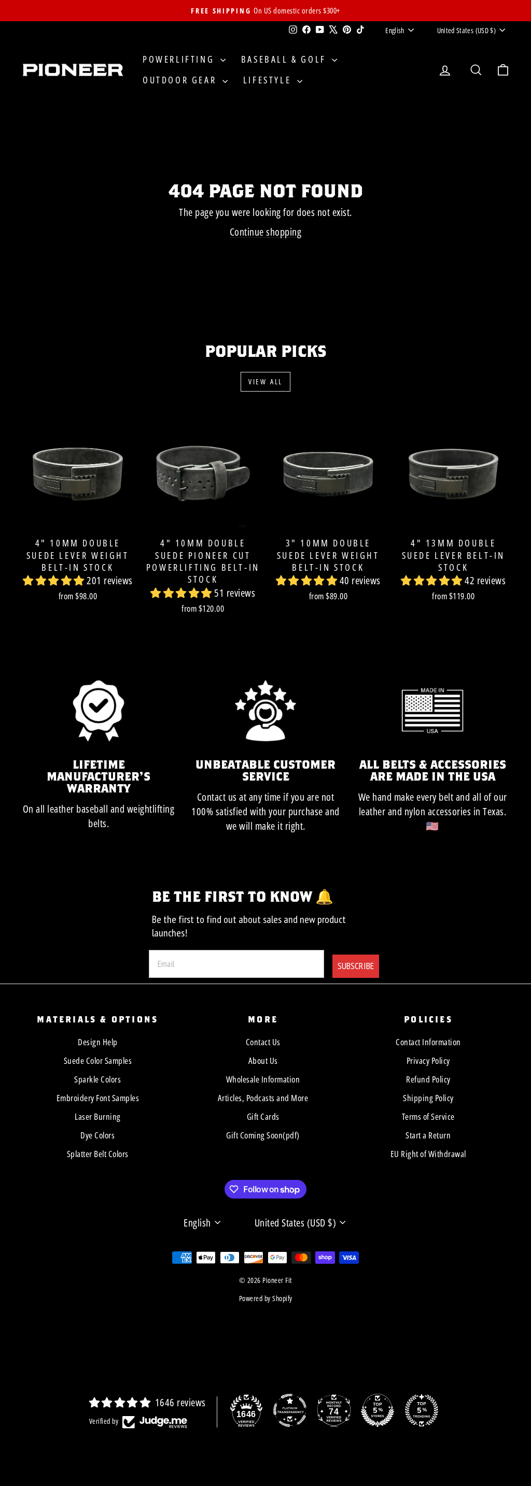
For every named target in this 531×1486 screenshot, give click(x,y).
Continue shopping (266, 232)
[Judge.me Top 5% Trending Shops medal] (421, 1410)
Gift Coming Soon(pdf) (263, 1135)
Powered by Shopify (265, 1298)
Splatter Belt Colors (98, 1154)
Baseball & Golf (285, 59)
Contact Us (263, 1042)
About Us (263, 1060)
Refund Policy (428, 1079)
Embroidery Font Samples (98, 1098)
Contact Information (428, 1042)
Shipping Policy (428, 1098)
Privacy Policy (428, 1060)
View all (265, 381)
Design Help (98, 1042)
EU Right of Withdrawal (428, 1154)
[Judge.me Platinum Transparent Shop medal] (289, 1410)
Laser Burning (98, 1116)
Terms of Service (428, 1116)
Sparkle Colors (97, 1079)
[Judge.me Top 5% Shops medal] (377, 1410)
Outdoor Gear (181, 80)
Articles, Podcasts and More (263, 1098)
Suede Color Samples (98, 1060)
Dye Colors (97, 1135)
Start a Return (428, 1135)
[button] (55, 580)
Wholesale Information (263, 1079)
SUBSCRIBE (356, 966)
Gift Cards (263, 1116)
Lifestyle (269, 80)
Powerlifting (180, 59)
